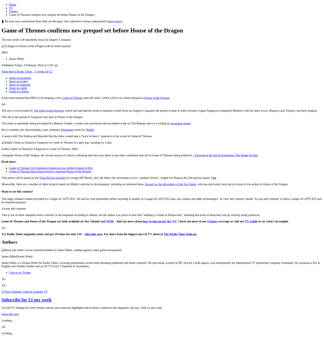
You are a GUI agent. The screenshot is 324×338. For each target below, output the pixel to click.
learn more (114, 21)
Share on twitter (18, 81)
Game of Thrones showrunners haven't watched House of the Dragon (50, 171)
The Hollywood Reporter (49, 110)
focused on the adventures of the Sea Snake (170, 184)
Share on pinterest (19, 84)
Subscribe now (10, 314)
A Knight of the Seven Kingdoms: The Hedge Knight (226, 155)
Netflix (90, 129)
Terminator (67, 129)
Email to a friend (19, 91)
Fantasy (13, 11)
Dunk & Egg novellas (52, 177)
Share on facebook (20, 78)
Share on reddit (18, 88)
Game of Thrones (72, 97)
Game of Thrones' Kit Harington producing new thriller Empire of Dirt (51, 168)
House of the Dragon (156, 97)
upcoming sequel (180, 123)
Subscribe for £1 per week (27, 299)
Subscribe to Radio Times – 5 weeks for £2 (27, 71)
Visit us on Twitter (20, 272)
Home (12, 4)
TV (11, 8)
